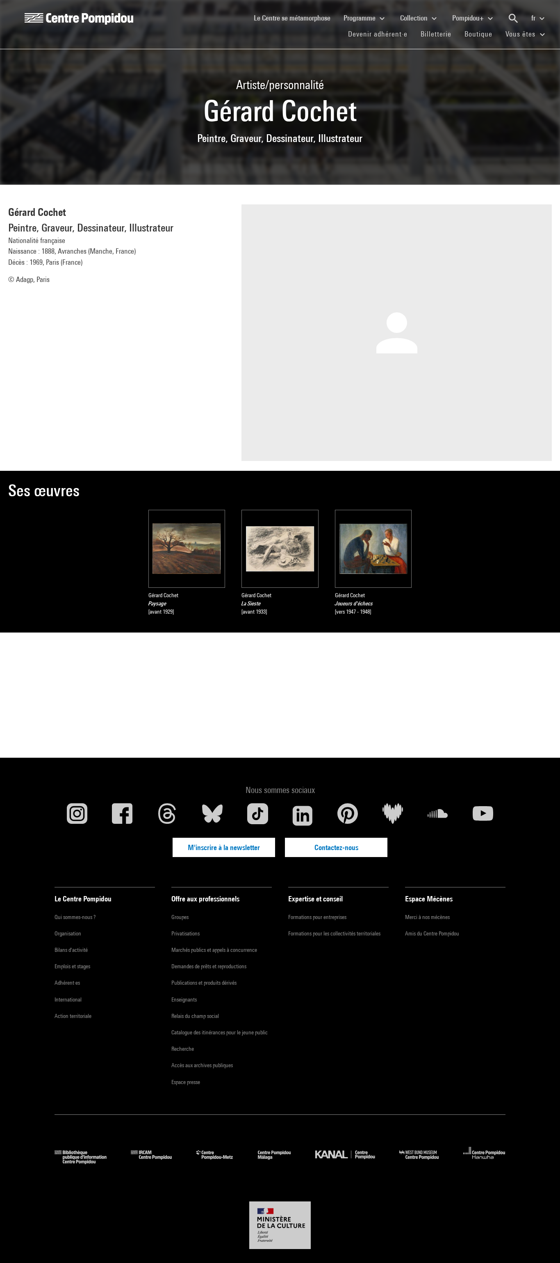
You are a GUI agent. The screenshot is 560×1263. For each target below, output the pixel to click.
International (68, 999)
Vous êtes (521, 34)
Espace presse (185, 1082)
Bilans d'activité (71, 950)
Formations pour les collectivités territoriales (334, 933)
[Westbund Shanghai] (425, 1161)
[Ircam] (157, 1161)
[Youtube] (482, 815)
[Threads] (167, 815)
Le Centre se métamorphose (295, 17)
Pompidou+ (468, 18)
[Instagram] (77, 815)
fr (534, 18)
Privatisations (185, 933)
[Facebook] (122, 815)
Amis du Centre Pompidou (432, 933)
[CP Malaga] (280, 1161)
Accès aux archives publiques (202, 1065)
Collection (414, 18)
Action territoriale (73, 1016)
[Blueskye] (212, 815)
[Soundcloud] (437, 815)
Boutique (481, 33)
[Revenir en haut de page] (541, 1244)
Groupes (180, 917)
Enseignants (184, 999)
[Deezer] (392, 815)
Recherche (182, 1048)
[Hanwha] (484, 1161)
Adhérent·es (67, 982)
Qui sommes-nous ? (75, 917)
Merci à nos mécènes (427, 917)
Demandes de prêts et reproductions (208, 966)
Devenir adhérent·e (381, 33)
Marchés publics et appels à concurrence (214, 950)
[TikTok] (257, 815)
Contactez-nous (336, 847)
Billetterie (436, 34)
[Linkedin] (302, 815)
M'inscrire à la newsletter (224, 847)
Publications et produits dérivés (204, 982)
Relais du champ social (195, 1016)
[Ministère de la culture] (280, 1225)
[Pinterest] (347, 815)
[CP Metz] (220, 1161)
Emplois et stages (72, 966)
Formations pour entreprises (317, 917)
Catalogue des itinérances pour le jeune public (219, 1032)
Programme (360, 18)
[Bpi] (86, 1161)
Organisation (68, 933)
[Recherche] (513, 18)
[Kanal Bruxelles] (351, 1161)
